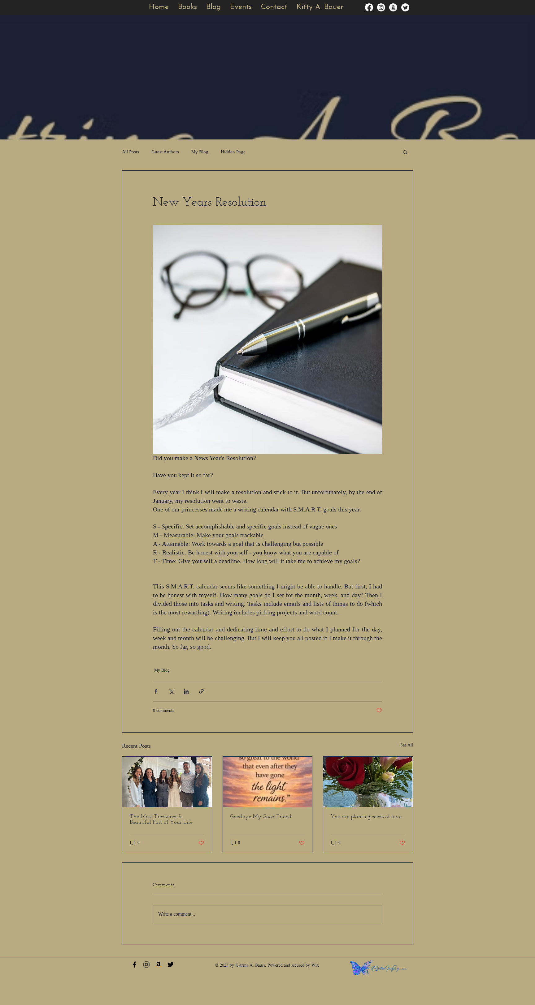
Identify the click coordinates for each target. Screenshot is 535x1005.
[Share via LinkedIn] (186, 691)
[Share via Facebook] (156, 691)
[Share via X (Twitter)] (171, 691)
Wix (315, 965)
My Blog (199, 151)
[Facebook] (369, 7)
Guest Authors (165, 151)
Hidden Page (233, 151)
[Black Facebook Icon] (134, 964)
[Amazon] (393, 7)
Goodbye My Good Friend (260, 817)
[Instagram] (381, 7)
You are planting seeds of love (366, 817)
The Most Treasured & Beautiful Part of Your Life (161, 819)
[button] (240, 7)
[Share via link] (201, 691)
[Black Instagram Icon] (146, 964)
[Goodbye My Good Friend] (267, 782)
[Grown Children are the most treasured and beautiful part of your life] (167, 782)
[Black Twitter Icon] (171, 964)
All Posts (130, 151)
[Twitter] (405, 7)
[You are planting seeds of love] (368, 782)
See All (406, 745)
